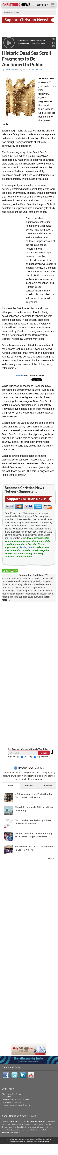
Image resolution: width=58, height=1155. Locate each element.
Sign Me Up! (14, 756)
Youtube (31, 1075)
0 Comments (37, 70)
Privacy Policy (43, 1141)
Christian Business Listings (13, 1102)
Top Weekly (42, 756)
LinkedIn (22, 1075)
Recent (11, 785)
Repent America (23, 1105)
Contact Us (6, 1096)
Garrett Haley (10, 70)
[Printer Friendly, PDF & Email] (10, 571)
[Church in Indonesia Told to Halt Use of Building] (8, 810)
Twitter (14, 1075)
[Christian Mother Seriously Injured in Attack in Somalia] (8, 823)
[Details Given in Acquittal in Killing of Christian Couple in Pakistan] (8, 836)
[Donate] (29, 20)
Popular (29, 785)
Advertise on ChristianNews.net (15, 1099)
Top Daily (28, 756)
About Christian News (11, 1094)
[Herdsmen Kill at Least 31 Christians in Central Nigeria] (8, 849)
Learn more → (35, 779)
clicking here (26, 547)
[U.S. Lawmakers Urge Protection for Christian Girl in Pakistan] (8, 797)
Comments (47, 785)
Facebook (6, 1075)
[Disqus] (29, 638)
